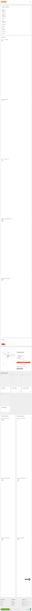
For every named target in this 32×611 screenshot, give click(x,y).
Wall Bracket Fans (4, 24)
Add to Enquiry (23, 362)
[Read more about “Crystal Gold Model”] (30, 391)
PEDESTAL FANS (13, 602)
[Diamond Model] (17, 349)
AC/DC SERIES (3, 11)
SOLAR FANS (12, 604)
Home (1, 601)
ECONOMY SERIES (21, 353)
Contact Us (2, 605)
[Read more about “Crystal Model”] (19, 391)
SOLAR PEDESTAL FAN (4, 21)
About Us (2, 604)
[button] (5, 609)
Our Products (2, 602)
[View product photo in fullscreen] (14, 360)
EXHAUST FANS (13, 605)
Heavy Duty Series (4, 16)
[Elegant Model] (19, 349)
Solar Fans (3, 20)
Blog (1, 603)
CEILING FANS (12, 601)
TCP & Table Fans (3, 18)
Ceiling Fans (18, 353)
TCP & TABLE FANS (13, 603)
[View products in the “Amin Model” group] (8, 391)
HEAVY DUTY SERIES (3, 408)
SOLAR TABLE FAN (3, 22)
